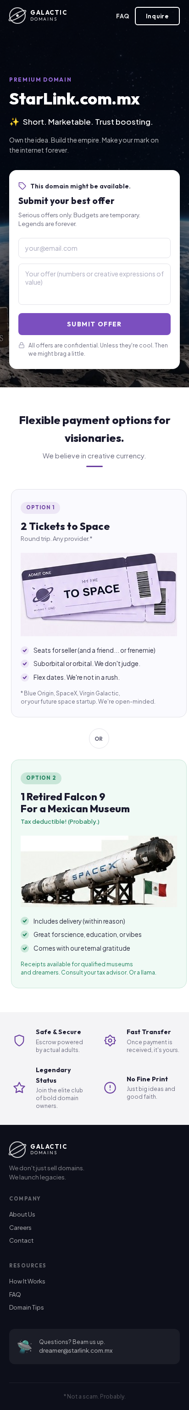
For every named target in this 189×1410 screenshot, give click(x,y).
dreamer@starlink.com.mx (75, 1350)
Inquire (157, 16)
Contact (21, 1240)
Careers (20, 1227)
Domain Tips (26, 1307)
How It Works (27, 1281)
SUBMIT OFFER (94, 324)
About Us (22, 1214)
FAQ (122, 16)
